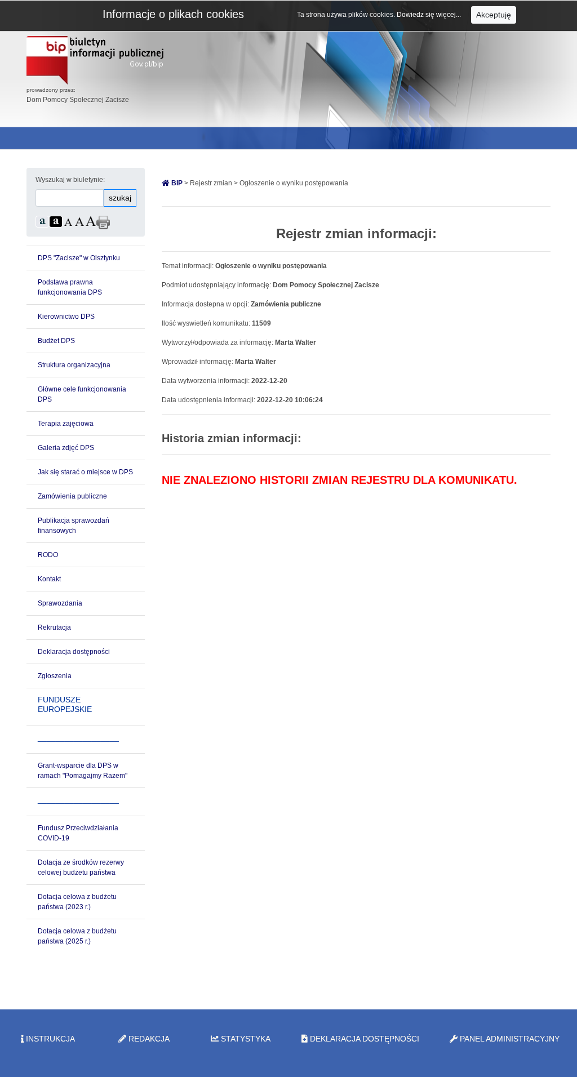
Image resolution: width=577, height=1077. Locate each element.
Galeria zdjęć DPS (66, 448)
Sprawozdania (60, 603)
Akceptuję (493, 14)
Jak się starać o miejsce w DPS (85, 472)
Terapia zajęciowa (66, 424)
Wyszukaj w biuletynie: (70, 180)
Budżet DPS (56, 341)
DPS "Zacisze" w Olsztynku (79, 258)
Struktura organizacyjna (74, 365)
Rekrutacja (54, 627)
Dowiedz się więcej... (430, 15)
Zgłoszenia (55, 676)
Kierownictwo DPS (66, 317)
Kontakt (49, 579)
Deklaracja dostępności (74, 652)
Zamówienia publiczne (72, 496)
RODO (48, 555)
